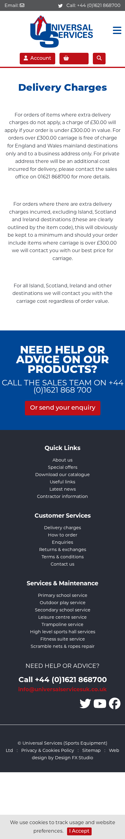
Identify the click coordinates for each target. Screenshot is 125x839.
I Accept (79, 831)
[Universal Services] (63, 30)
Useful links (62, 482)
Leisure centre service (62, 617)
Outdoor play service (63, 602)
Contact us (62, 564)
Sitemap (91, 750)
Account (40, 58)
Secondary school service (62, 610)
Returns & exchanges (62, 549)
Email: (12, 5)
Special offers (62, 467)
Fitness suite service (62, 639)
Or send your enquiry (62, 408)
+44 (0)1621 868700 (98, 5)
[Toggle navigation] (115, 30)
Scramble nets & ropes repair (63, 646)
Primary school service (62, 595)
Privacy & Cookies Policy (47, 750)
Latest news (62, 489)
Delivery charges (62, 527)
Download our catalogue (62, 474)
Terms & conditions (63, 557)
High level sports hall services (62, 631)
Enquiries (62, 542)
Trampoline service (62, 624)
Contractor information (62, 496)
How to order (62, 535)
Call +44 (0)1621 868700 (63, 679)
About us (62, 460)
